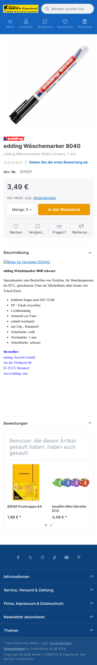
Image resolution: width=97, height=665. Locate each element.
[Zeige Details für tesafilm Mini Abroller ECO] (70, 482)
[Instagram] (42, 557)
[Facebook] (18, 557)
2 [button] (51, 525)
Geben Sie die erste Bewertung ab (58, 162)
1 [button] (46, 525)
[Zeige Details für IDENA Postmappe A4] (26, 482)
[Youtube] (67, 557)
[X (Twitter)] (30, 557)
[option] (48, 85)
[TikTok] (54, 557)
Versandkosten (44, 198)
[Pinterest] (79, 557)
